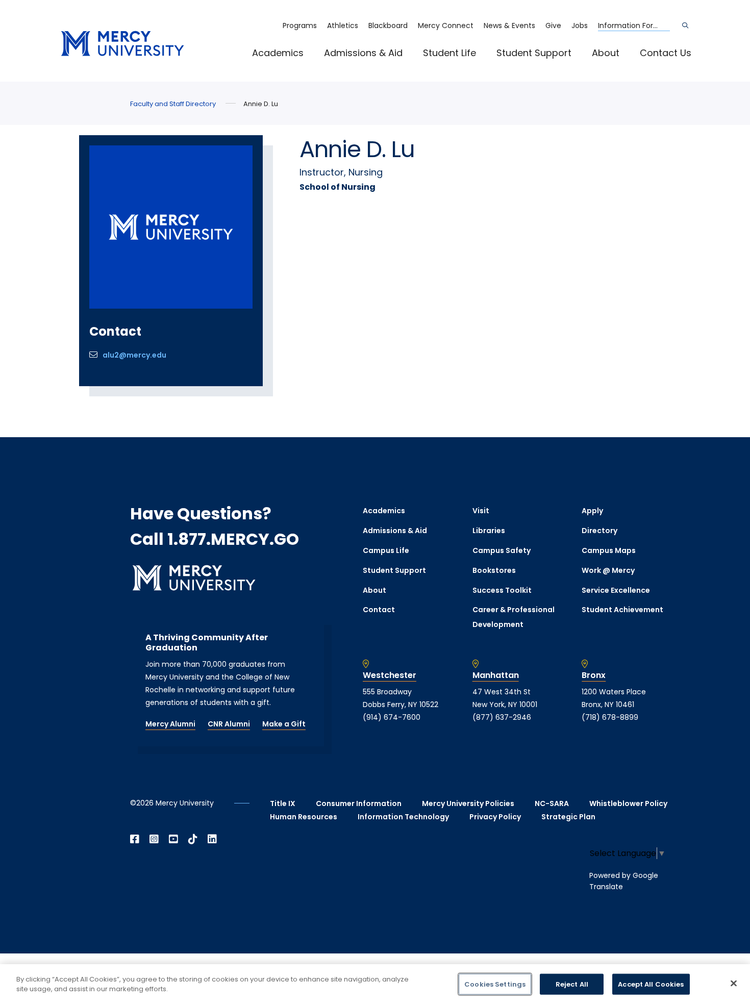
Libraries (488, 530)
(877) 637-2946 (501, 717)
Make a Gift (284, 724)
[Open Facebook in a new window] (134, 839)
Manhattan (495, 675)
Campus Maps (609, 550)
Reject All (572, 984)
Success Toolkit (502, 590)
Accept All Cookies (651, 984)
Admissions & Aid (363, 52)
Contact (379, 610)
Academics (278, 52)
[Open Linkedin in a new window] (212, 839)
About (605, 52)
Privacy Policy (495, 817)
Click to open (288, 67)
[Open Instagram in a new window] (154, 839)
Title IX (282, 803)
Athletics (342, 25)
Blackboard (388, 25)
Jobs (579, 25)
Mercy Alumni (170, 724)
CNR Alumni (229, 724)
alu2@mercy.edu (134, 355)
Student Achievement (622, 610)
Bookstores (494, 570)
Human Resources (303, 817)
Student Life (449, 52)
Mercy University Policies (468, 803)
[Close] (733, 983)
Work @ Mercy (608, 570)
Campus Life (386, 550)
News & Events (509, 25)
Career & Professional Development (513, 617)
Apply (592, 511)
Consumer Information (359, 803)
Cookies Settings (495, 984)
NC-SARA (552, 803)
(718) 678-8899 (610, 717)
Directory (599, 530)
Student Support (533, 52)
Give (553, 25)
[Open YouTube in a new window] (173, 839)
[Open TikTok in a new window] (192, 839)
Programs (300, 25)
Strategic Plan (568, 817)
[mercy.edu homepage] (122, 44)
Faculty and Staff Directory (173, 104)
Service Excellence (616, 590)
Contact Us (665, 52)
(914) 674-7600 (391, 717)
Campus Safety (501, 550)
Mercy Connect (445, 25)
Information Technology (403, 817)
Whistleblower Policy (628, 803)
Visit (480, 511)
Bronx (594, 675)
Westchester (389, 675)
